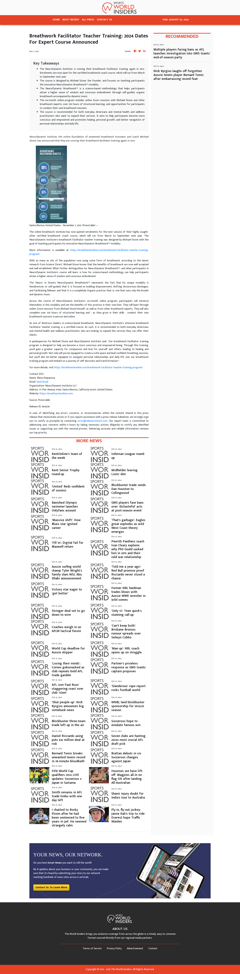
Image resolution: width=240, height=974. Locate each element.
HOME (56, 19)
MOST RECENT (70, 19)
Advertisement (135, 948)
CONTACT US (104, 19)
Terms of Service (92, 948)
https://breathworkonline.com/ (56, 393)
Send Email (42, 382)
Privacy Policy (114, 948)
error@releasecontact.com (92, 421)
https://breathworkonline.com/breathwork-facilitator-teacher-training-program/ (89, 252)
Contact (152, 948)
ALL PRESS (88, 19)
